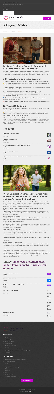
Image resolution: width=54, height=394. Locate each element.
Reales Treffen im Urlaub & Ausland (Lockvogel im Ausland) (17, 350)
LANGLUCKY (31, 391)
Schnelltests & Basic (9, 341)
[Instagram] (5, 9)
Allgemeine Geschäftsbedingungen (12, 367)
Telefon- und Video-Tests (10, 345)
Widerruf (7, 372)
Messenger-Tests (9, 339)
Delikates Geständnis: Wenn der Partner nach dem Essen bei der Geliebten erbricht (24, 67)
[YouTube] (7, 9)
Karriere (6, 365)
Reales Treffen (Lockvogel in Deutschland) (14, 348)
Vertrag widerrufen (9, 374)
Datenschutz (8, 368)
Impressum (7, 370)
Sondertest (7, 347)
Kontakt (6, 363)
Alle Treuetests (8, 337)
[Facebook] (3, 9)
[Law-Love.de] (13, 18)
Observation (7, 352)
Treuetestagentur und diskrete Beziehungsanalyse (15, 359)
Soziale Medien (8, 343)
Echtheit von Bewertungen (10, 376)
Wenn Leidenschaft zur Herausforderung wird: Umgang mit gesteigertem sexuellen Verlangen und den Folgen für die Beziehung (25, 196)
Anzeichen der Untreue (10, 361)
